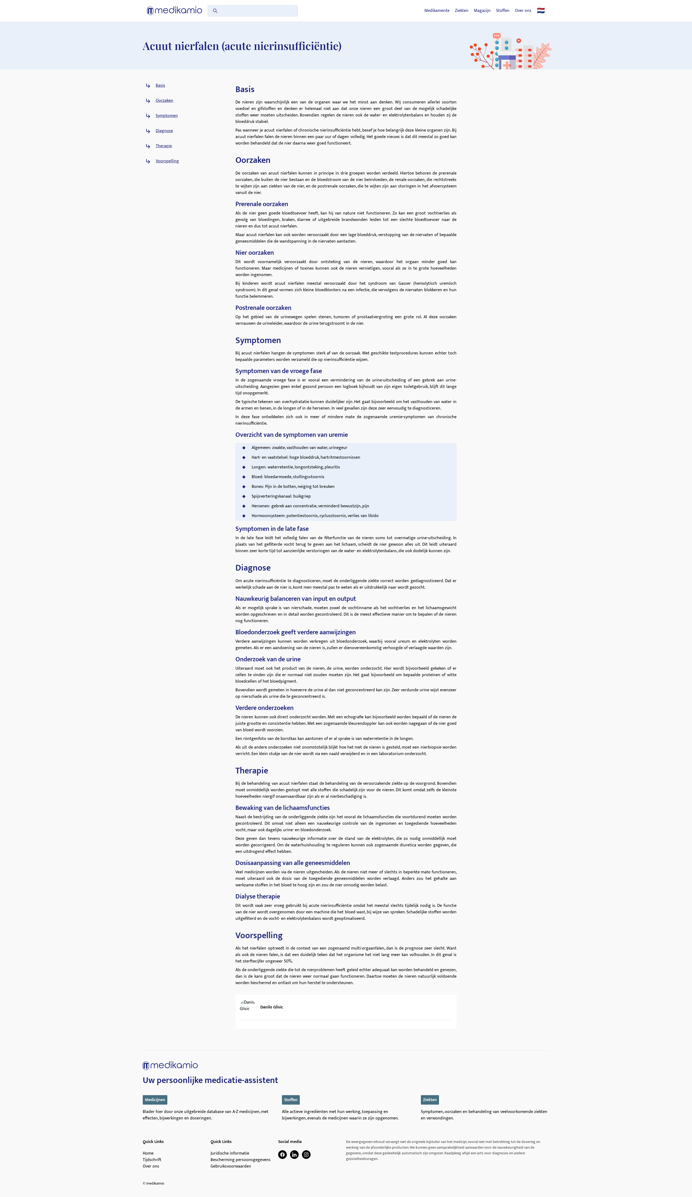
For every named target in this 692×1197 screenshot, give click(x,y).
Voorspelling (167, 161)
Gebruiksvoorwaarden (231, 1166)
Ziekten (461, 11)
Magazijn (482, 11)
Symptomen (167, 116)
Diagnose (164, 131)
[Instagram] (306, 1154)
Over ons (523, 11)
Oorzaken (164, 101)
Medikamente (437, 11)
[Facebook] (282, 1154)
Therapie (164, 146)
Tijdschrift (152, 1160)
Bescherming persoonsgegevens (241, 1160)
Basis (160, 85)
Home (148, 1153)
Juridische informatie (230, 1153)
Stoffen (503, 11)
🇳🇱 (541, 11)
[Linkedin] (294, 1154)
